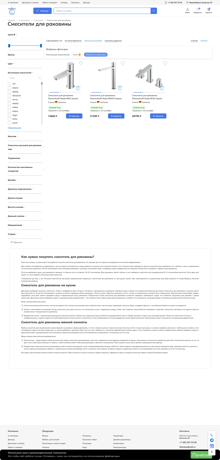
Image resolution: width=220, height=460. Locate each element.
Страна (11, 234)
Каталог (44, 11)
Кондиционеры (119, 447)
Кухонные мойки (89, 439)
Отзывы (64, 2)
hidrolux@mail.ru (187, 447)
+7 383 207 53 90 (188, 442)
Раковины (86, 436)
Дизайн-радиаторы (121, 439)
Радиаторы (118, 436)
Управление (14, 158)
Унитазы (45, 447)
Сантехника (24, 20)
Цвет (10, 63)
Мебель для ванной (50, 439)
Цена (11, 34)
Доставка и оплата (30, 2)
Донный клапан (16, 216)
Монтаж (12, 136)
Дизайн (12, 180)
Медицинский (15, 225)
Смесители (38, 20)
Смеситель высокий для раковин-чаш (25, 147)
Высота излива (15, 207)
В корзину (74, 116)
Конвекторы (118, 443)
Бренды (86, 2)
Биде (84, 447)
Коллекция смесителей (19, 72)
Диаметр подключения (19, 189)
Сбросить (17, 242)
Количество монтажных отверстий (20, 169)
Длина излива (15, 198)
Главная (11, 20)
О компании (13, 2)
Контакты (75, 2)
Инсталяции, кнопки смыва (53, 443)
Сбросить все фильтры (96, 54)
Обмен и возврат (49, 2)
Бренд (11, 54)
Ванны (45, 436)
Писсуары (86, 443)
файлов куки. (112, 456)
